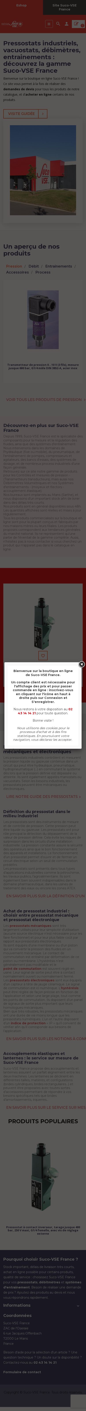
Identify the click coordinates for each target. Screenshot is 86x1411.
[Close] (82, 664)
